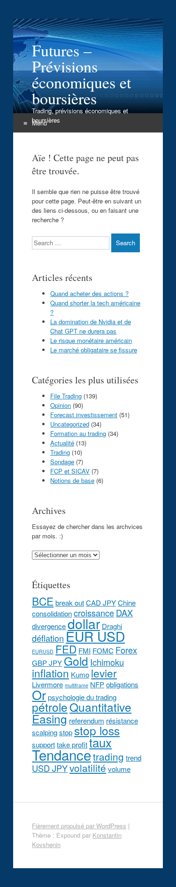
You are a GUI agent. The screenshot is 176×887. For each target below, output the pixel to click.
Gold (76, 661)
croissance (94, 613)
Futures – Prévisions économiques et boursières (81, 74)
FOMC (103, 650)
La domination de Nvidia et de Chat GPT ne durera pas (90, 326)
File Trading (66, 395)
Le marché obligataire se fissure (93, 349)
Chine (127, 602)
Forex (126, 650)
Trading (60, 452)
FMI (84, 650)
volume (119, 769)
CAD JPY (101, 602)
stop (65, 732)
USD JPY (50, 768)
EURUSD (43, 651)
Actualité (62, 442)
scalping (44, 732)
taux (100, 742)
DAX (124, 613)
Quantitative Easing (81, 713)
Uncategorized (69, 424)
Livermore (47, 684)
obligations (122, 684)
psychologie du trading (82, 697)
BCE (43, 600)
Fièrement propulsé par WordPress (79, 825)
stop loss (97, 730)
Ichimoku (107, 662)
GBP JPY (47, 663)
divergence (49, 626)
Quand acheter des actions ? (89, 293)
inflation (50, 672)
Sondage (62, 461)
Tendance (61, 754)
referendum (86, 720)
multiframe (76, 685)
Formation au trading (78, 433)
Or (39, 694)
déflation (48, 638)
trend (133, 758)
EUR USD (95, 636)
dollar (84, 623)
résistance (122, 720)
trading (108, 756)
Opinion (60, 405)
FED (66, 648)
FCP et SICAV (70, 471)
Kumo (80, 674)
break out (69, 602)
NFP (97, 684)
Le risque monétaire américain (91, 340)
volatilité (87, 768)
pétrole (50, 707)
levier (104, 672)
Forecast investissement (83, 414)
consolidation (52, 613)
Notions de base (72, 480)
